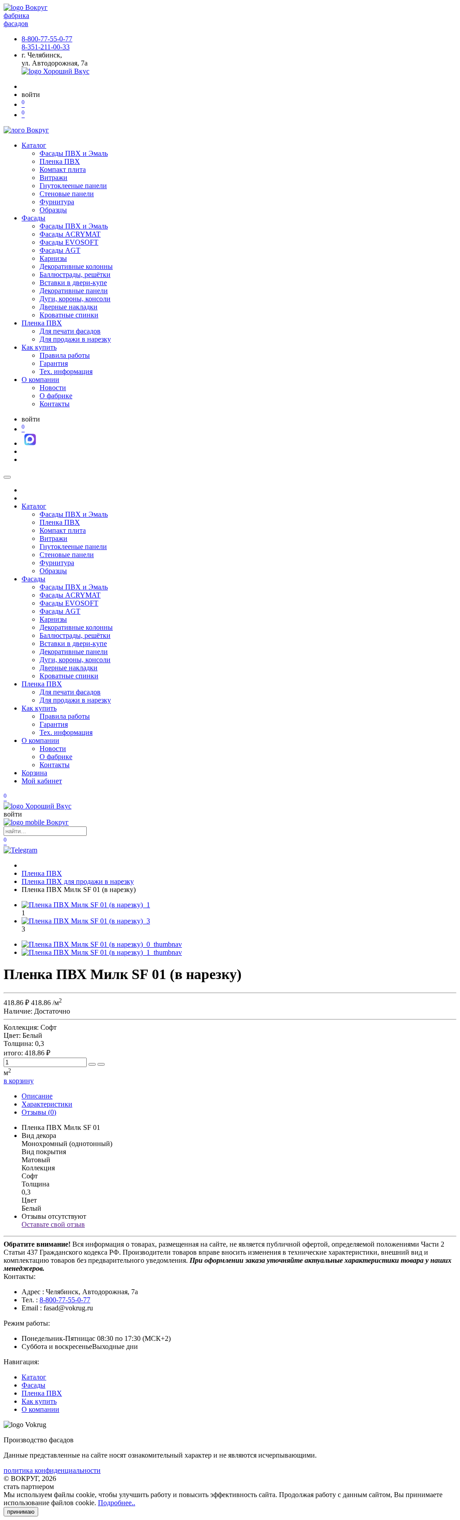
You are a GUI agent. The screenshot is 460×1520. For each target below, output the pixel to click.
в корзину (19, 1081)
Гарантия (54, 363)
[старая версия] (37, 806)
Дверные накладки (68, 307)
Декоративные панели (74, 290)
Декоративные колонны (76, 266)
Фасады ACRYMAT (70, 234)
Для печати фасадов (70, 331)
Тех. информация (66, 371)
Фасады (33, 218)
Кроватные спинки (69, 315)
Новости (53, 387)
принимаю (21, 1511)
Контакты (55, 404)
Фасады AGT (60, 250)
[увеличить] (92, 1064)
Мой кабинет (42, 781)
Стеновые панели (67, 194)
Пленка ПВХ (60, 161)
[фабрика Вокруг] (36, 822)
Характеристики (47, 1104)
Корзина (34, 773)
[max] (30, 443)
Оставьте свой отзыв (53, 1224)
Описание (37, 1096)
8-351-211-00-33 (46, 47)
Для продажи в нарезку (75, 339)
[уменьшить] (101, 1064)
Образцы (53, 210)
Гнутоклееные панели (73, 185)
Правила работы (65, 355)
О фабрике (56, 396)
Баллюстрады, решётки (75, 274)
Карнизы (53, 258)
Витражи (53, 177)
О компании (40, 379)
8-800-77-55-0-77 (47, 39)
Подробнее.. (116, 1503)
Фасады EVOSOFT (69, 242)
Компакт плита (63, 169)
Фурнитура (57, 202)
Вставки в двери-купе (73, 282)
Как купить (39, 347)
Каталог (34, 145)
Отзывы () (39, 1112)
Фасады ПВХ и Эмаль (74, 153)
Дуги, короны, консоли (75, 299)
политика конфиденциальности (52, 1470)
